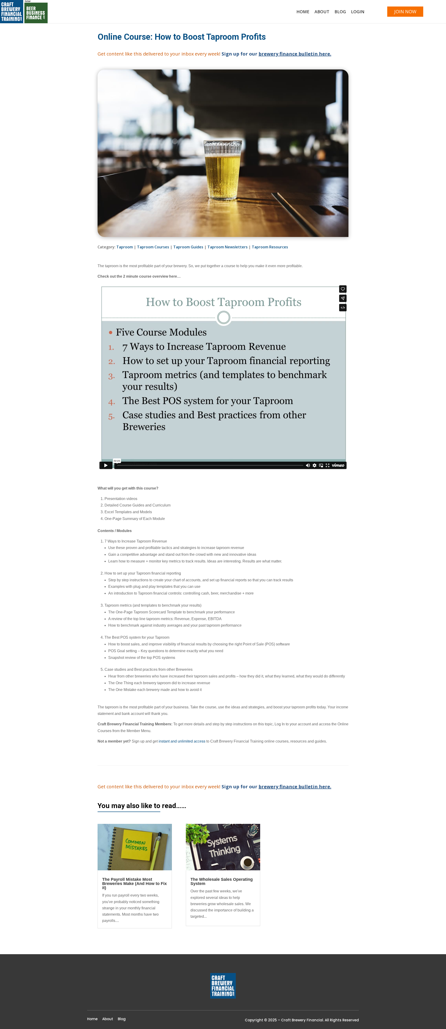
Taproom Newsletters (227, 247)
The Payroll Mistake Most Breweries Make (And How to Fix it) (134, 883)
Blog (340, 12)
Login (357, 12)
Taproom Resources (270, 247)
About (322, 12)
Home (302, 12)
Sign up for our (276, 54)
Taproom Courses (153, 247)
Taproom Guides (188, 247)
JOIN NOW (405, 11)
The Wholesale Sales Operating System (221, 881)
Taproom (124, 247)
